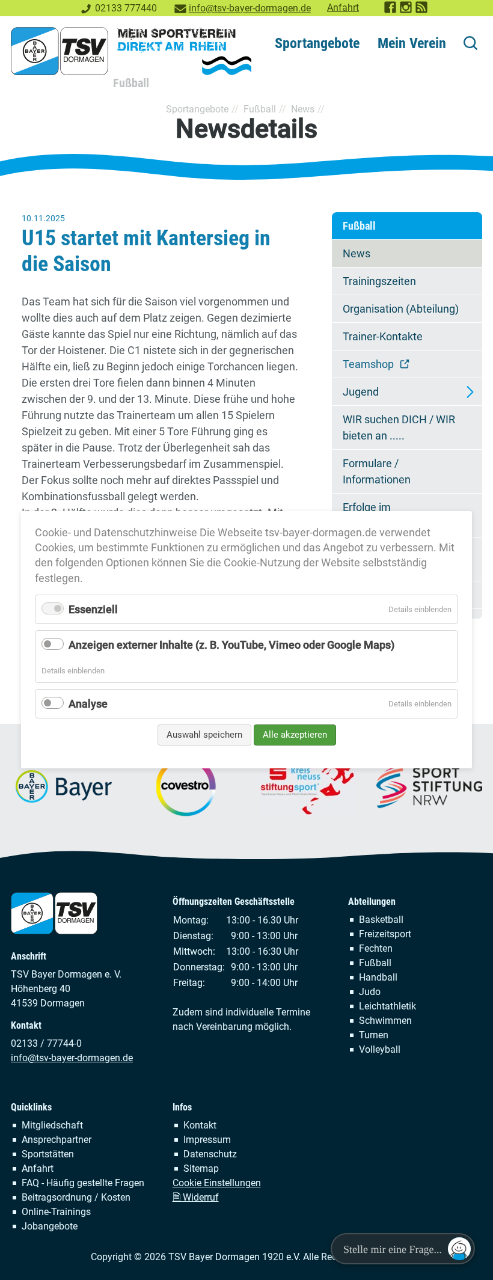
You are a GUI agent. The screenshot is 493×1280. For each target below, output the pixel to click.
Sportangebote (317, 43)
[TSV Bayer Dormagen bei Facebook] (391, 10)
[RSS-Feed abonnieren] (422, 10)
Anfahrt (343, 7)
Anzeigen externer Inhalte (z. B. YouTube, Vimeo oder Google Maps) (231, 645)
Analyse (88, 703)
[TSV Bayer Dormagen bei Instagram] (406, 10)
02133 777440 (126, 8)
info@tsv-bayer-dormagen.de (250, 8)
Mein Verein (412, 43)
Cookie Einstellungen (217, 1183)
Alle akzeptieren (295, 734)
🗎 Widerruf (196, 1197)
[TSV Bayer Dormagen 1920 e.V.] (131, 51)
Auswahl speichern (204, 734)
